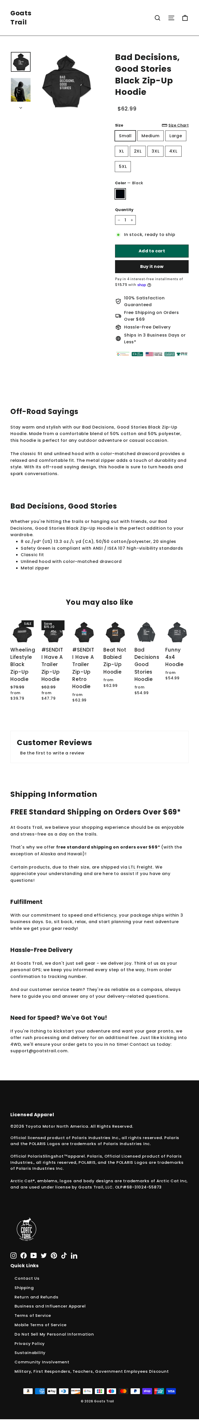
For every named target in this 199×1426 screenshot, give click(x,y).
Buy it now (152, 267)
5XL (123, 166)
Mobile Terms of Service (40, 1325)
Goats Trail (20, 18)
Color (129, 183)
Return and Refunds (36, 1297)
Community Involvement (42, 1362)
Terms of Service (33, 1315)
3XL (155, 151)
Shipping (24, 1287)
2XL (138, 151)
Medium (150, 136)
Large (175, 136)
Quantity (124, 209)
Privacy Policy (30, 1343)
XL (121, 151)
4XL (173, 151)
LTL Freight (141, 867)
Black (120, 194)
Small (125, 136)
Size (152, 125)
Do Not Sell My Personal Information (54, 1334)
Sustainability (30, 1352)
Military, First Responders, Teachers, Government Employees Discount (92, 1371)
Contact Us (27, 1278)
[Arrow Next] (20, 106)
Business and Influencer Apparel (50, 1306)
